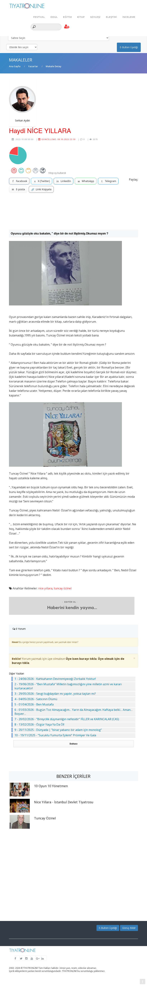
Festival (39, 17)
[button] (66, 26)
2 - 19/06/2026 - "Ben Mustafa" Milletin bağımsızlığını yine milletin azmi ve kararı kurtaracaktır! (68, 686)
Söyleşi (95, 17)
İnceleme (128, 17)
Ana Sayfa (14, 66)
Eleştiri (111, 17)
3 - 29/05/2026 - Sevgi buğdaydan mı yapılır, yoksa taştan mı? (55, 694)
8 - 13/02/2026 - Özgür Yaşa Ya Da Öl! (39, 724)
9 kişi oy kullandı (57, 172)
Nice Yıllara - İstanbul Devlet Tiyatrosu (63, 802)
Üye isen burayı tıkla (81, 659)
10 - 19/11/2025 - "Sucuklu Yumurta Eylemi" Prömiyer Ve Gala (55, 735)
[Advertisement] (73, 211)
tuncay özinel (63, 588)
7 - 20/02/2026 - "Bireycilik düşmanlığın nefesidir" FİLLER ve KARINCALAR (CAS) (67, 719)
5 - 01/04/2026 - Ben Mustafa (34, 704)
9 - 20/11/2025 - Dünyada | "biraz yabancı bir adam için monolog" (58, 730)
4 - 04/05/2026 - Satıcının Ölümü (36, 699)
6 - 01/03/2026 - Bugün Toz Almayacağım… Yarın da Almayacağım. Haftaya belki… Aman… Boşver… (73, 712)
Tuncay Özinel (45, 818)
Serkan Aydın (22, 120)
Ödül (54, 17)
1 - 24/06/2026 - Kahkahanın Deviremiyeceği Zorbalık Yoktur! (55, 679)
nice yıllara (45, 588)
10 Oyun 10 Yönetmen (51, 786)
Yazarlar (33, 66)
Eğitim (67, 17)
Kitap (81, 17)
